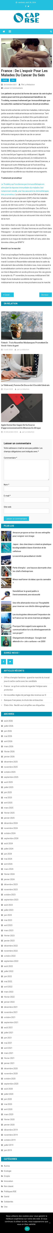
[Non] (49, 1222)
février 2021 (9, 1058)
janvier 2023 (9, 941)
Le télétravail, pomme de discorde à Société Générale (25, 385)
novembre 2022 (11, 951)
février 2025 (9, 813)
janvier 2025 (9, 818)
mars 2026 (8, 746)
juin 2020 (8, 1099)
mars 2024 (8, 869)
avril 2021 (8, 1048)
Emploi (7, 1176)
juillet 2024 (8, 849)
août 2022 (8, 966)
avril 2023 (8, 925)
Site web (7, 507)
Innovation (8, 1181)
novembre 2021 (11, 1012)
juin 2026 (8, 731)
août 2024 (8, 843)
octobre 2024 (9, 833)
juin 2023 (8, 915)
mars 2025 (8, 808)
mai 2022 (8, 981)
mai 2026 (8, 736)
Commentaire (10, 458)
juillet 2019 (8, 1145)
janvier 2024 (9, 879)
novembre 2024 (11, 828)
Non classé (8, 1186)
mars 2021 (8, 1053)
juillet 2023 (8, 910)
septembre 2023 (11, 900)
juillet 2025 (8, 787)
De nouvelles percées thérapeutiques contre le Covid (46, 295)
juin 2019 (8, 1150)
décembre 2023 (11, 884)
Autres (7, 1166)
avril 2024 (8, 864)
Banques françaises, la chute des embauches (23, 700)
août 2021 (8, 1027)
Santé (5, 80)
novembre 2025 (11, 767)
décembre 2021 (11, 1007)
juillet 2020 (8, 1094)
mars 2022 (8, 992)
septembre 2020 (11, 1084)
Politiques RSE (10, 1191)
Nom (6, 485)
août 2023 (8, 905)
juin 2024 (8, 854)
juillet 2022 (8, 971)
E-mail (7, 496)
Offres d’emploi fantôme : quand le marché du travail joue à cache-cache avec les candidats (26, 679)
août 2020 (8, 1089)
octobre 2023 (9, 895)
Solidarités (8, 1202)
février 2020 (9, 1119)
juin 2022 (8, 976)
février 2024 (9, 874)
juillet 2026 (8, 726)
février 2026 (9, 751)
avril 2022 (8, 987)
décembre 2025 (11, 762)
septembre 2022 (11, 961)
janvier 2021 (9, 1063)
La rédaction (29, 85)
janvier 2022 (9, 1002)
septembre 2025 (11, 777)
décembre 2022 (11, 946)
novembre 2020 (11, 1073)
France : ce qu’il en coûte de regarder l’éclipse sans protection (25, 688)
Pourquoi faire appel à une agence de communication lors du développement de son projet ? (32, 629)
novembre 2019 (11, 1135)
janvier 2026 (9, 757)
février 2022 (9, 997)
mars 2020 (8, 1114)
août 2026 (8, 721)
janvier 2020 (9, 1125)
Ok (27, 1229)
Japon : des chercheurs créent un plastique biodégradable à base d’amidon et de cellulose (32, 547)
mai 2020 (8, 1104)
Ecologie (7, 1171)
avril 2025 (8, 803)
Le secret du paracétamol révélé (27, 556)
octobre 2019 (9, 1140)
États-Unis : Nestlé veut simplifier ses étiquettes (24, 705)
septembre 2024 (11, 838)
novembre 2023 (11, 889)
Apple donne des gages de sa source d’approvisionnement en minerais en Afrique (21, 426)
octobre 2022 (9, 956)
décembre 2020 (11, 1068)
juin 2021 (8, 1038)
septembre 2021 (11, 1022)
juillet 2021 (8, 1033)
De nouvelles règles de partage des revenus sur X (25, 695)
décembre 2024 (11, 823)
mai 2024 (8, 859)
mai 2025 (8, 797)
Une (13, 80)
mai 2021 (8, 1043)
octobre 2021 (9, 1017)
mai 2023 (8, 920)
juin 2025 (8, 792)
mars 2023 (8, 930)
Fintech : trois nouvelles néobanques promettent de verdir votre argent (24, 344)
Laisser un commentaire (13, 88)
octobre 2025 (9, 772)
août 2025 (8, 782)
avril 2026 (8, 741)
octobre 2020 (9, 1079)
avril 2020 (8, 1109)
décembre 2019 (11, 1130)
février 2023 (9, 935)
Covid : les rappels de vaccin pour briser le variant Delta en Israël (9, 295)
